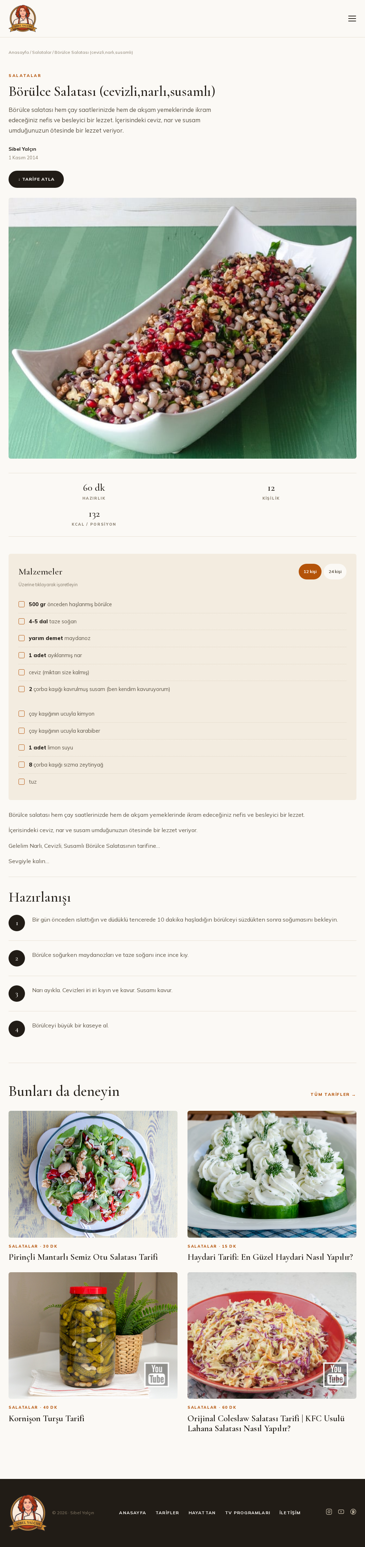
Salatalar (41, 52)
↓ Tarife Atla (36, 179)
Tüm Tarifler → (333, 1094)
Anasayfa (19, 52)
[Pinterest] (353, 1513)
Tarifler (167, 1512)
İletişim (290, 1512)
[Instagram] (329, 1513)
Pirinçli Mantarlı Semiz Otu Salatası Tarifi (83, 1257)
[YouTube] (341, 1513)
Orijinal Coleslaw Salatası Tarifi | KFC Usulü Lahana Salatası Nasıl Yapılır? (266, 1423)
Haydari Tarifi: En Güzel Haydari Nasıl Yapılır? (270, 1257)
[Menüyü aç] (352, 18)
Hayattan (202, 1512)
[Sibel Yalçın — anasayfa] (23, 18)
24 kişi (335, 571)
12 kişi (310, 571)
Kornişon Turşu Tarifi (46, 1418)
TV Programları (247, 1512)
